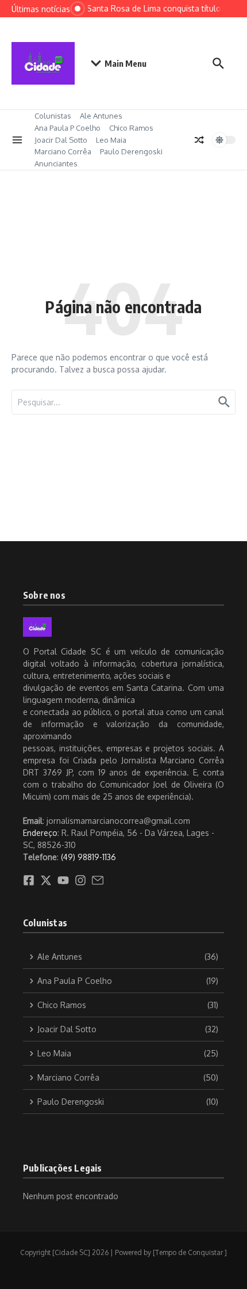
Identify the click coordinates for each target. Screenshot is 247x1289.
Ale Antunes (101, 115)
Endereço (40, 833)
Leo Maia (111, 140)
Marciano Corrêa (62, 151)
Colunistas (52, 115)
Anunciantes (56, 163)
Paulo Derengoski (131, 151)
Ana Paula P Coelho (67, 127)
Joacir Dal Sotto (60, 140)
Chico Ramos (131, 127)
